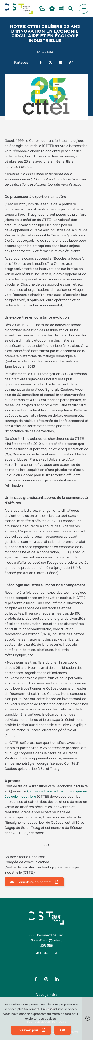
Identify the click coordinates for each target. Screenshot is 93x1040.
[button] (87, 1018)
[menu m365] (61, 9)
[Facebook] (40, 62)
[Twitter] (50, 62)
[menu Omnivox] (52, 9)
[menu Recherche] (70, 9)
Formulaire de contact (33, 882)
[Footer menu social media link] (36, 979)
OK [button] (62, 1030)
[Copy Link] (70, 62)
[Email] (60, 62)
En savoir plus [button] (28, 1030)
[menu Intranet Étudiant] (42, 9)
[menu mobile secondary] (83, 9)
